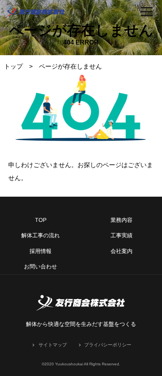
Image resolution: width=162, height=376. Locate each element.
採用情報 (40, 251)
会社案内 (121, 251)
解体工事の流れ (40, 235)
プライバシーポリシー (107, 345)
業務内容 (121, 220)
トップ (13, 66)
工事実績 (121, 235)
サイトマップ (53, 345)
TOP (40, 220)
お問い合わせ (40, 266)
